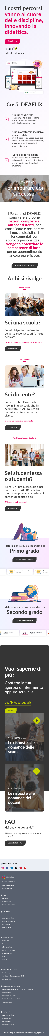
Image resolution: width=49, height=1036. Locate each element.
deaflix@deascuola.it (18, 702)
